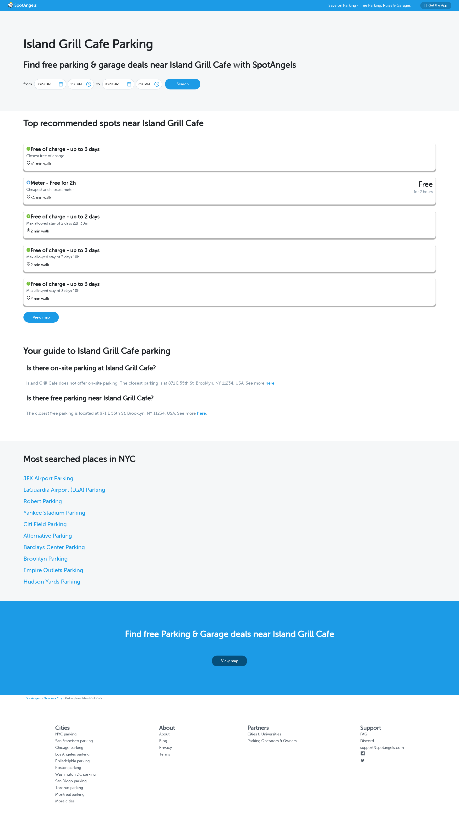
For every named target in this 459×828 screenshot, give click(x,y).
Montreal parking (69, 794)
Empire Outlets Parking (53, 570)
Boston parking (68, 768)
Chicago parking (69, 747)
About (164, 734)
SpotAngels (33, 698)
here (270, 383)
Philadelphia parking (72, 761)
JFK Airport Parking (48, 478)
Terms (164, 754)
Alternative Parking (47, 536)
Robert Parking (42, 501)
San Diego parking (71, 781)
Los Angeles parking (72, 754)
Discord (367, 741)
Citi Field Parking (45, 524)
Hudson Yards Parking (51, 582)
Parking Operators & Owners (272, 741)
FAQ (363, 734)
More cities (65, 801)
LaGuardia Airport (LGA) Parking (64, 490)
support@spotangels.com (382, 747)
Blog (163, 741)
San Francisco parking (74, 741)
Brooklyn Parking (45, 559)
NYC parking (65, 734)
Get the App (437, 5)
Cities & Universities (264, 734)
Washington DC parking (75, 774)
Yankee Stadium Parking (54, 513)
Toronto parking (69, 788)
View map (41, 317)
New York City (53, 698)
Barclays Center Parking (54, 547)
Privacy (165, 747)
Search (183, 84)
